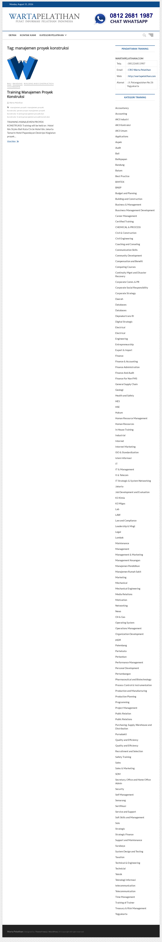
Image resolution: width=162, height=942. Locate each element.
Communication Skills (126, 249)
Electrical (120, 327)
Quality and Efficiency (126, 739)
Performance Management (129, 662)
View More (16, 141)
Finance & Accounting (126, 361)
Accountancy (122, 108)
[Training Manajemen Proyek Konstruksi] (31, 68)
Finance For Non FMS (126, 378)
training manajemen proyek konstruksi (33, 117)
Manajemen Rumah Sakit (128, 571)
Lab (117, 509)
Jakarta (119, 486)
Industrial (120, 435)
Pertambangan (123, 673)
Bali (9, 83)
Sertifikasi (120, 806)
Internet (119, 441)
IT (116, 463)
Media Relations (123, 594)
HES (117, 401)
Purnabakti (121, 734)
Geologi (119, 389)
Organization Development (129, 634)
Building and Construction (39, 83)
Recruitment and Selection (129, 751)
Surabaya (120, 845)
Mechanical (121, 582)
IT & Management (124, 469)
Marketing (120, 577)
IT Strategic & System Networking (133, 480)
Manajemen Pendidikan (127, 566)
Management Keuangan (127, 560)
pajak (118, 639)
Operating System (124, 622)
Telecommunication (125, 891)
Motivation (121, 599)
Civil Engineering (124, 238)
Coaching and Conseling (127, 244)
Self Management (124, 794)
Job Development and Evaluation (132, 492)
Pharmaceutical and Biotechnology (133, 679)
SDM (118, 774)
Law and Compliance (126, 520)
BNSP (118, 187)
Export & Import (123, 350)
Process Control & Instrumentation (133, 685)
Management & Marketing (129, 554)
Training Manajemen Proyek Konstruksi (30, 94)
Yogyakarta (13, 87)
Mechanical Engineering (127, 588)
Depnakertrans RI (124, 316)
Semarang (120, 800)
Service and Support (125, 811)
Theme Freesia (41, 931)
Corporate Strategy (125, 293)
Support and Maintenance (128, 840)
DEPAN (12, 35)
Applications (121, 136)
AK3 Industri (122, 119)
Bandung (17, 83)
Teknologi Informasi (125, 879)
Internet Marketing (125, 446)
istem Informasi (123, 458)
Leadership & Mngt (125, 526)
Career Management (126, 215)
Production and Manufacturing (131, 690)
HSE (117, 406)
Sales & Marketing (125, 768)
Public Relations (123, 719)
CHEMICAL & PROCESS (128, 227)
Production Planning (125, 696)
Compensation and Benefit (129, 261)
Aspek (118, 142)
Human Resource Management (131, 418)
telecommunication (125, 885)
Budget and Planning (126, 193)
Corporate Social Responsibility (131, 287)
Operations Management (128, 628)
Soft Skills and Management (129, 817)
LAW (117, 514)
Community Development (128, 255)
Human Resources (124, 423)
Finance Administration (127, 367)
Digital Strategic (124, 321)
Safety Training (123, 756)
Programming (122, 702)
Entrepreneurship (124, 344)
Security (119, 788)
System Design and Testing (129, 851)
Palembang (121, 645)
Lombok (119, 537)
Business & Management (128, 204)
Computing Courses (125, 266)
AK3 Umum (121, 130)
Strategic (120, 828)
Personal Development (127, 668)
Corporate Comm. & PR (127, 281)
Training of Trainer (124, 902)
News (118, 611)
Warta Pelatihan (16, 102)
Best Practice (122, 176)
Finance (119, 355)
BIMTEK (119, 181)
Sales (118, 762)
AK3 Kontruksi (123, 125)
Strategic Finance (124, 834)
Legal (118, 531)
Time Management (125, 896)
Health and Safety (124, 395)
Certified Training (124, 221)
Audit (118, 147)
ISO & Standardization (127, 452)
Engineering (121, 338)
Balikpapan (121, 159)
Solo (117, 823)
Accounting (121, 113)
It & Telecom (121, 475)
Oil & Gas (120, 616)
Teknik (118, 874)
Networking (121, 605)
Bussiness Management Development (135, 210)
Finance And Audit (124, 372)
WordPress (53, 931)
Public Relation (123, 713)
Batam (118, 170)
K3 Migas (120, 503)
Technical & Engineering (127, 862)
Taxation (119, 857)
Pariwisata (121, 651)
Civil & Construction (125, 232)
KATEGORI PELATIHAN (52, 35)
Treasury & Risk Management (130, 908)
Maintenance (122, 543)
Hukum (119, 412)
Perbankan (121, 656)
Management (122, 548)
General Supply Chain (126, 384)
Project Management (126, 707)
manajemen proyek (18, 107)
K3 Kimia (120, 497)
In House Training (124, 429)
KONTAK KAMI (28, 35)
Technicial (120, 868)
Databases (121, 304)
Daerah (119, 298)
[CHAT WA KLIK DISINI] (123, 13)
